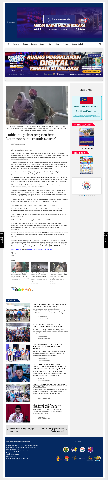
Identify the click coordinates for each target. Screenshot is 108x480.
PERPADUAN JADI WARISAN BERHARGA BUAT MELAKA (50, 386)
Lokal (42, 44)
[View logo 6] (88, 195)
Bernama (13, 143)
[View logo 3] (82, 195)
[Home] (8, 44)
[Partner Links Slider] (87, 185)
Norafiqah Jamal (41, 379)
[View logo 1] (79, 195)
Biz (50, 44)
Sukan (57, 44)
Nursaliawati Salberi (42, 316)
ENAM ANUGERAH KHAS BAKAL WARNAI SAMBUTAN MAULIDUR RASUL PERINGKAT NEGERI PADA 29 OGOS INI (50, 367)
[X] (16, 289)
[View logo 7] (90, 195)
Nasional (16, 44)
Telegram (24, 249)
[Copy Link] (22, 289)
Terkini (34, 44)
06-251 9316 (12, 456)
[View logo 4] (84, 195)
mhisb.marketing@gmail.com (19, 458)
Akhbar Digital (77, 44)
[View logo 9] (94, 195)
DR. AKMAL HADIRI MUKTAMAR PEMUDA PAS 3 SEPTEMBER (47, 406)
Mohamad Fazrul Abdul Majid (44, 397)
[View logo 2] (81, 195)
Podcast (65, 44)
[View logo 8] (92, 195)
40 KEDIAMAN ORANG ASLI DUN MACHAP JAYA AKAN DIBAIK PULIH (48, 325)
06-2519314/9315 (14, 454)
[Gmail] (26, 289)
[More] (29, 289)
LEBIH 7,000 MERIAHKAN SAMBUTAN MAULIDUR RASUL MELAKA (49, 305)
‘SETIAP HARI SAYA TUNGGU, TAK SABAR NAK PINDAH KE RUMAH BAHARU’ (47, 347)
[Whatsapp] (19, 289)
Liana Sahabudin (41, 417)
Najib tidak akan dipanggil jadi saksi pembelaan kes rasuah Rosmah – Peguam (19, 274)
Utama (25, 44)
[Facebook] (13, 289)
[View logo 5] (86, 195)
